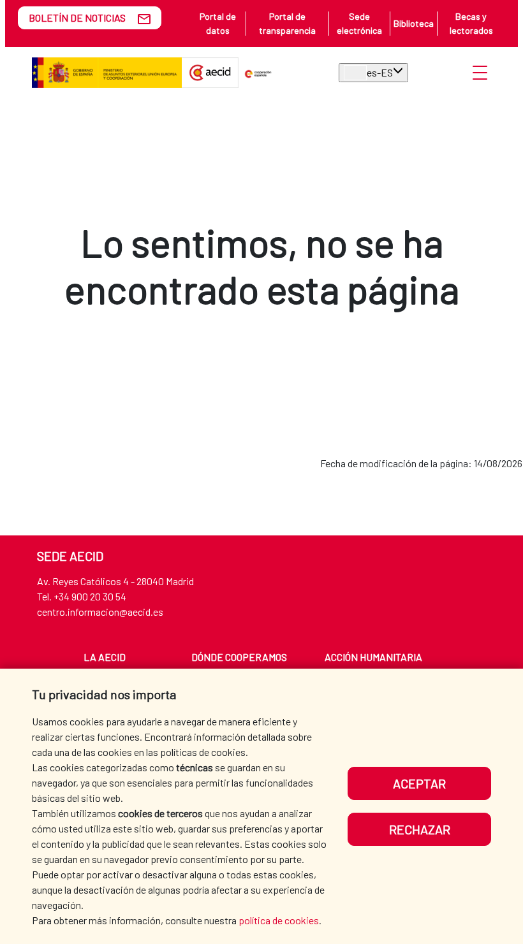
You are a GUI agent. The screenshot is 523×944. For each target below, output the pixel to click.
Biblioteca (414, 23)
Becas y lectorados (471, 23)
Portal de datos (218, 23)
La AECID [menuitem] (105, 657)
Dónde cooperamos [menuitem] (239, 657)
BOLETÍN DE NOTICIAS (77, 17)
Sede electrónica (359, 23)
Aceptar (419, 783)
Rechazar (419, 829)
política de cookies (279, 920)
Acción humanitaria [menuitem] (373, 657)
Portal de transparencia (287, 23)
